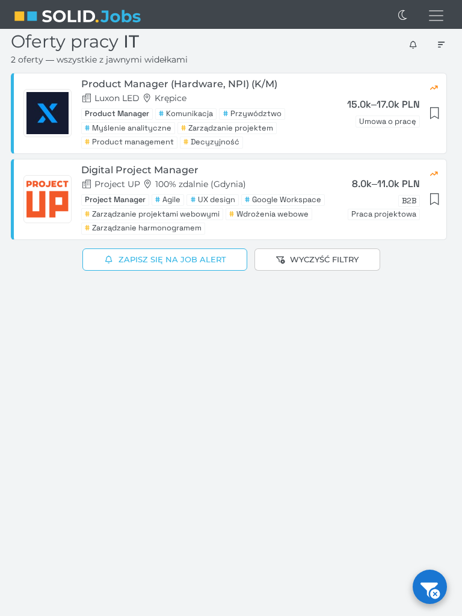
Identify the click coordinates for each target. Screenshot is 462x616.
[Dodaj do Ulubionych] (434, 113)
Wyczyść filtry (324, 259)
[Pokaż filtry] (430, 587)
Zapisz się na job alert (172, 259)
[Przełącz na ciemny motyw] (403, 16)
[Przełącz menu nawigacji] (436, 15)
